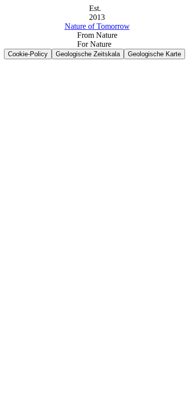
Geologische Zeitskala (88, 54)
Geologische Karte (154, 54)
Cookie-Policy (28, 54)
